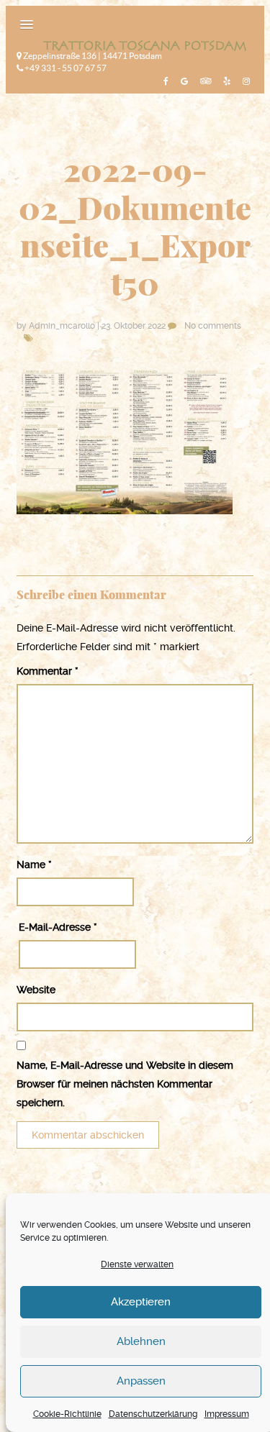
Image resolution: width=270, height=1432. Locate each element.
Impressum (226, 1414)
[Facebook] (164, 81)
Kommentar (47, 671)
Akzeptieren (141, 1301)
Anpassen (141, 1380)
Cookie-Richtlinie (67, 1414)
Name (34, 864)
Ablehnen (141, 1341)
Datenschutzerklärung (153, 1414)
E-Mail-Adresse (58, 927)
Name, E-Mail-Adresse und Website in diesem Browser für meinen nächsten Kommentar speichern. (125, 1083)
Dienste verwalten (137, 1264)
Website (36, 989)
